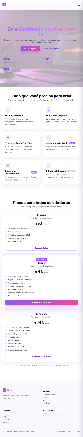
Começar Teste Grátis (41, 302)
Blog (4, 417)
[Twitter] (50, 415)
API (44, 400)
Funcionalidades (49, 395)
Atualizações (47, 403)
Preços (45, 397)
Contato (5, 422)
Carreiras (6, 419)
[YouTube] (55, 415)
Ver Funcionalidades (52, 49)
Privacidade (60, 431)
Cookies (77, 431)
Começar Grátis (41, 248)
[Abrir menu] (79, 5)
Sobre (5, 414)
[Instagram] (45, 415)
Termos (69, 431)
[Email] (60, 415)
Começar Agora (30, 49)
